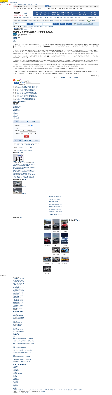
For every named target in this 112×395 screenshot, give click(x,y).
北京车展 (48, 60)
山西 (21, 322)
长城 (14, 361)
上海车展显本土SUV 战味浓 (55, 212)
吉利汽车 (32, 171)
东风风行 (29, 359)
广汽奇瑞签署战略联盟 (18, 278)
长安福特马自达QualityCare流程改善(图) (26, 92)
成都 (17, 324)
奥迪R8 (64, 254)
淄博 (51, 17)
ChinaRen (4, 2)
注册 (50, 6)
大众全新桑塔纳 (56, 263)
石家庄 (24, 17)
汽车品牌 (16, 334)
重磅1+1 (15, 168)
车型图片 (15, 378)
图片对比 (20, 373)
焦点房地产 (12, 2)
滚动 (91, 6)
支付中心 (26, 390)
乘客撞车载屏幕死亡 (18, 306)
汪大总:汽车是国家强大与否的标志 (27, 164)
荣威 (17, 361)
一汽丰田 (28, 352)
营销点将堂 (31, 177)
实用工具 (16, 364)
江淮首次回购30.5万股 (18, 280)
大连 (58, 17)
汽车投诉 (15, 367)
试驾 (45, 13)
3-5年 (25, 150)
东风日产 (28, 347)
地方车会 (15, 321)
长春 (68, 17)
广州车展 (51, 44)
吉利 (17, 356)
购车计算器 (15, 381)
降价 (41, 15)
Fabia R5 (65, 245)
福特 (77, 60)
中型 (43, 20)
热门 (14, 337)
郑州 (61, 17)
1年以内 (19, 150)
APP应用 (76, 6)
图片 (62, 13)
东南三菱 (15, 347)
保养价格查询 (16, 370)
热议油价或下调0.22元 (18, 308)
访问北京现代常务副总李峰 (22, 165)
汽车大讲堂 (15, 164)
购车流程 (15, 384)
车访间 (14, 176)
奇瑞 (14, 356)
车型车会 (15, 314)
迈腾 (20, 315)
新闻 (18, 8)
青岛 (38, 17)
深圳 (21, 325)
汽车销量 (15, 174)
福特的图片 (15, 104)
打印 (14, 40)
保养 (80, 15)
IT (12, 4)
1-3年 (22, 150)
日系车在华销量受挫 (18, 299)
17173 (8, 2)
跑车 (84, 20)
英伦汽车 (18, 359)
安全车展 (91, 24)
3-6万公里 (30, 147)
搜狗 (16, 2)
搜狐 (1, 2)
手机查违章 (15, 366)
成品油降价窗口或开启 (18, 283)
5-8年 (27, 150)
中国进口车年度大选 (18, 292)
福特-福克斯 (16, 118)
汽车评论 (31, 26)
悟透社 (18, 177)
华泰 (19, 356)
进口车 (73, 13)
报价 (58, 13)
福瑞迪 (14, 315)
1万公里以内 (20, 147)
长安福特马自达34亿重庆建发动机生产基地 (27, 95)
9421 (22, 329)
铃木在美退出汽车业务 (18, 289)
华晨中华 (22, 359)
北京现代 (29, 350)
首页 (14, 8)
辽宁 (14, 325)
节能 (67, 61)
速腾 (14, 318)
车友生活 (15, 328)
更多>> (37, 140)
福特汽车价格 (16, 115)
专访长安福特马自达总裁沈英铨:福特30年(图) (27, 86)
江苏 (19, 324)
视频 (24, 4)
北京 (17, 322)
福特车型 (15, 116)
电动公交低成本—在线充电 (55, 204)
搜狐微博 (63, 77)
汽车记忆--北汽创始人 (18, 305)
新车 (37, 13)
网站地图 (82, 6)
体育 (3, 4)
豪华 (61, 20)
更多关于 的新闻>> (20, 101)
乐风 (23, 317)
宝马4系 (47, 273)
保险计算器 (15, 382)
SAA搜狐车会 (18, 311)
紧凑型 (34, 20)
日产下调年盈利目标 (18, 286)
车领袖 (14, 165)
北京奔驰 (15, 352)
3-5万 (22, 145)
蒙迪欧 (45, 46)
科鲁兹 (17, 317)
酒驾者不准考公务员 (18, 302)
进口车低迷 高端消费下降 (55, 209)
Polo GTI (47, 231)
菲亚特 (17, 318)
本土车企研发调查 (17, 171)
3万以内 (19, 145)
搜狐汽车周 (79, 24)
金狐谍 (22, 177)
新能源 (93, 20)
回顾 (87, 6)
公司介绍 (65, 390)
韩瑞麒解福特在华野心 (18, 290)
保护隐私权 (52, 390)
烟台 (41, 17)
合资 (14, 346)
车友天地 (22, 331)
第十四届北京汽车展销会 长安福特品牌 (26, 99)
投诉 (84, 15)
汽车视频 (26, 177)
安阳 (19, 322)
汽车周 (21, 29)
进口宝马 (15, 343)
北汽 (23, 171)
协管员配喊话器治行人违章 (55, 201)
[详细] (32, 162)
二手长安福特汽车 (17, 106)
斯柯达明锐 (56, 254)
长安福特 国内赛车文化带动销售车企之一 (26, 89)
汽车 (14, 4)
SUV (76, 20)
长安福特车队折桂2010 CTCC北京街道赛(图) (27, 96)
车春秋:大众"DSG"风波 (18, 161)
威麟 (29, 356)
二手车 (73, 15)
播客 (26, 4)
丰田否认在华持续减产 (18, 281)
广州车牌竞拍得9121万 (18, 284)
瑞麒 (27, 356)
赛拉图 (22, 318)
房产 (16, 4)
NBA (28, 8)
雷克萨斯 (31, 338)
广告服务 (36, 390)
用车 (80, 13)
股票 (39, 8)
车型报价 (15, 376)
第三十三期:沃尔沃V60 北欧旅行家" (27, 170)
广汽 (29, 361)
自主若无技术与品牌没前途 (55, 199)
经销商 (67, 13)
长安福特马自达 (48, 71)
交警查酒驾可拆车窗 (18, 301)
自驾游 (14, 329)
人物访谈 (41, 26)
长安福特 (31, 44)
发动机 (31, 51)
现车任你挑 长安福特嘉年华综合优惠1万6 (26, 90)
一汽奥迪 (25, 350)
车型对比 (53, 15)
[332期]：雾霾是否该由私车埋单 (27, 167)
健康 (67, 8)
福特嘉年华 (15, 113)
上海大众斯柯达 (23, 341)
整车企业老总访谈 (49, 26)
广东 (14, 324)
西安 (65, 17)
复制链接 (15, 38)
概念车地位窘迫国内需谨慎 (55, 206)
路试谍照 (24, 186)
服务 (91, 15)
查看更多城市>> (92, 17)
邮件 (29, 4)
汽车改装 (15, 387)
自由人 (18, 331)
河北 (21, 324)
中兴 (21, 361)
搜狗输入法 (20, 390)
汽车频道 (25, 26)
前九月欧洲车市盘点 (18, 295)
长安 (25, 171)
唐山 (28, 17)
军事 (21, 8)
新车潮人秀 (15, 170)
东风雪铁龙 (31, 343)
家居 (19, 4)
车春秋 (22, 176)
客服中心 (42, 390)
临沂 (45, 17)
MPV (68, 20)
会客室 (18, 176)
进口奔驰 (15, 338)
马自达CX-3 (47, 245)
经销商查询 (15, 385)
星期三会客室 (16, 167)
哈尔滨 (71, 17)
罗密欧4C (65, 231)
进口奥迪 (20, 338)
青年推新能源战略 (17, 298)
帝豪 (14, 359)
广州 (19, 325)
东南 (27, 361)
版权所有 (43, 391)
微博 (95, 13)
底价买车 (15, 388)
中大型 (51, 20)
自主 (14, 355)
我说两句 (37, 4)
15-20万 (32, 145)
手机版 (70, 6)
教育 (63, 8)
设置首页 (15, 390)
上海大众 (20, 352)
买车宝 (67, 15)
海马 (24, 356)
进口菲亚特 (20, 343)
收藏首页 (96, 6)
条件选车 (15, 375)
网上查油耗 (15, 369)
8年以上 (31, 150)
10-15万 (28, 145)
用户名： (26, 6)
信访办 (14, 177)
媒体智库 (26, 29)
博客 (31, 4)
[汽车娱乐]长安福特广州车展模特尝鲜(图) (27, 93)
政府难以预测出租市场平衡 (55, 196)
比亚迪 (28, 171)
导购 (41, 13)
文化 (74, 8)
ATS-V (56, 245)
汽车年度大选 (86, 24)
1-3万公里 (25, 147)
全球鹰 (21, 356)
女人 (21, 4)
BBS (34, 4)
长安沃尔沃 (25, 343)
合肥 (79, 17)
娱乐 (7, 4)
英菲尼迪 (26, 338)
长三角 (14, 331)
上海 (17, 325)
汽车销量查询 (16, 379)
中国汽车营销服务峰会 (18, 303)
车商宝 (65, 6)
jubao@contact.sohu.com (30, 393)
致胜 (48, 46)
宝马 (22, 315)
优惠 (58, 15)
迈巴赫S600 (56, 231)
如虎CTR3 (64, 263)
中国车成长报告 (20, 168)
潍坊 (48, 17)
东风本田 (15, 350)
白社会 (69, 77)
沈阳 (55, 17)
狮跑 (18, 315)
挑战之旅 (19, 329)
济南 (35, 17)
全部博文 (80, 390)
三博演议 (26, 176)
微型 (19, 20)
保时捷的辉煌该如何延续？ (25, 173)
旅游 (70, 8)
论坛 (91, 13)
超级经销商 (15, 173)
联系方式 (47, 390)
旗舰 (24, 50)
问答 (84, 13)
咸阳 (14, 322)
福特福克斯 (15, 109)
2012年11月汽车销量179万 (24, 174)
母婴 (60, 8)
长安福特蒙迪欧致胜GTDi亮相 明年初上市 (27, 87)
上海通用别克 (30, 341)
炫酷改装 (24, 193)
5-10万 (25, 145)
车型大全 (53, 13)
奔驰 (20, 318)
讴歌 (23, 338)
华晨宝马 (20, 347)
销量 (45, 15)
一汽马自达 (20, 350)
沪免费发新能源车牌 (18, 296)
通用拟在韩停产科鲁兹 (18, 287)
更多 (81, 77)
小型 (26, 20)
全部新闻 (75, 390)
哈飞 (25, 359)
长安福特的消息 (16, 107)
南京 (76, 17)
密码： (36, 6)
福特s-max (15, 112)
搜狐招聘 (31, 390)
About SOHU (59, 390)
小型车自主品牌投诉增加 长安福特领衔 (26, 98)
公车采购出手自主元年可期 (55, 214)
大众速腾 (47, 263)
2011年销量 (32, 174)
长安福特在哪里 (16, 110)
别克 (14, 317)
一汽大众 (24, 352)
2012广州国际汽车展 (18, 293)
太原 (31, 17)
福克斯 (20, 317)
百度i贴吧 (76, 77)
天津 (20, 17)
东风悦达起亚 (16, 341)
